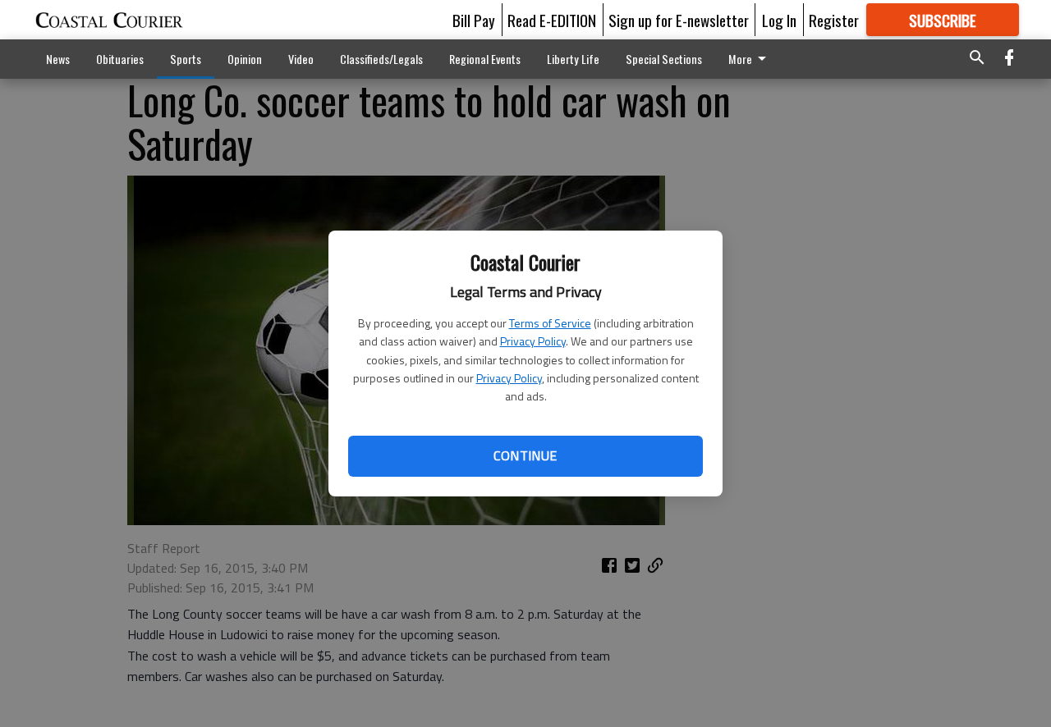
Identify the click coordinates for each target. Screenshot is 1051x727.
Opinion (244, 58)
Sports (185, 58)
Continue (525, 455)
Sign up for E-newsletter (678, 19)
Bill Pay (473, 19)
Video (301, 58)
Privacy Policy (533, 341)
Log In (779, 19)
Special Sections (664, 58)
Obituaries (120, 58)
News (58, 58)
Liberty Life (573, 58)
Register (834, 19)
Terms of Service (550, 322)
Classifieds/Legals (381, 58)
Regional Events (485, 58)
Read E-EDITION (551, 19)
